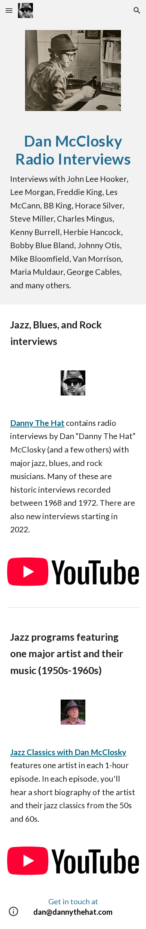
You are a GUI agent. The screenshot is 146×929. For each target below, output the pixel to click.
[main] (73, 212)
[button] (9, 10)
